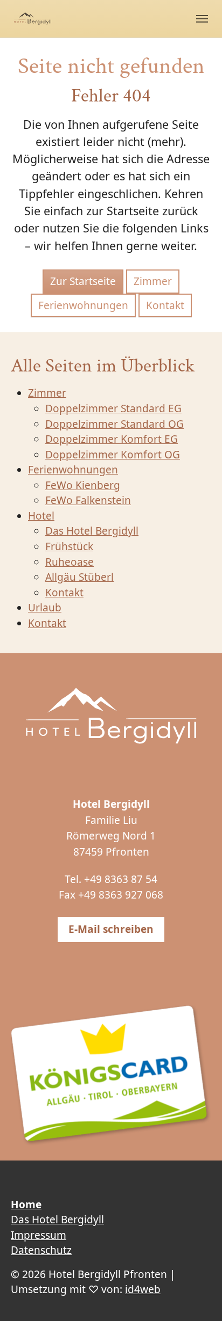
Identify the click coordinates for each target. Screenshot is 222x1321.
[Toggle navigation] (202, 19)
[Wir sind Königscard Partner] (111, 1075)
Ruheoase (69, 562)
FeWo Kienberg (82, 485)
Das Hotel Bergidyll (91, 531)
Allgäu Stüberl (79, 577)
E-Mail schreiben (111, 929)
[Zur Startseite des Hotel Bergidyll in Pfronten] (111, 717)
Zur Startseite (83, 281)
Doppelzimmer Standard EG (113, 408)
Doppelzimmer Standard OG (114, 424)
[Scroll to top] (196, 1295)
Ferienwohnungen (83, 305)
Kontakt (165, 305)
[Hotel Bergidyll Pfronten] (32, 18)
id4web (143, 1289)
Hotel (41, 516)
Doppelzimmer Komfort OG (112, 455)
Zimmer (153, 281)
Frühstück (69, 546)
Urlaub (44, 608)
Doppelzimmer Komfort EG (111, 439)
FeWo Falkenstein (88, 500)
